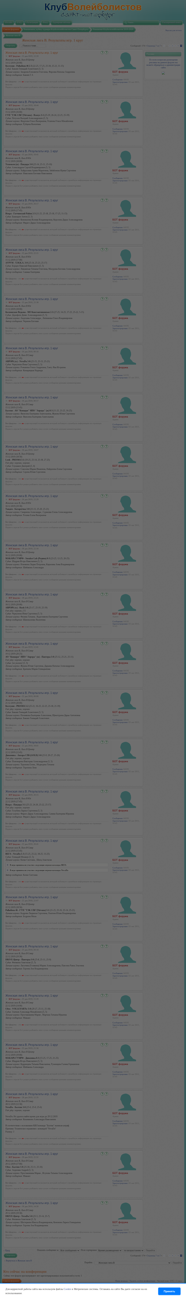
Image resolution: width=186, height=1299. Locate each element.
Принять (169, 1291)
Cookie (67, 1289)
